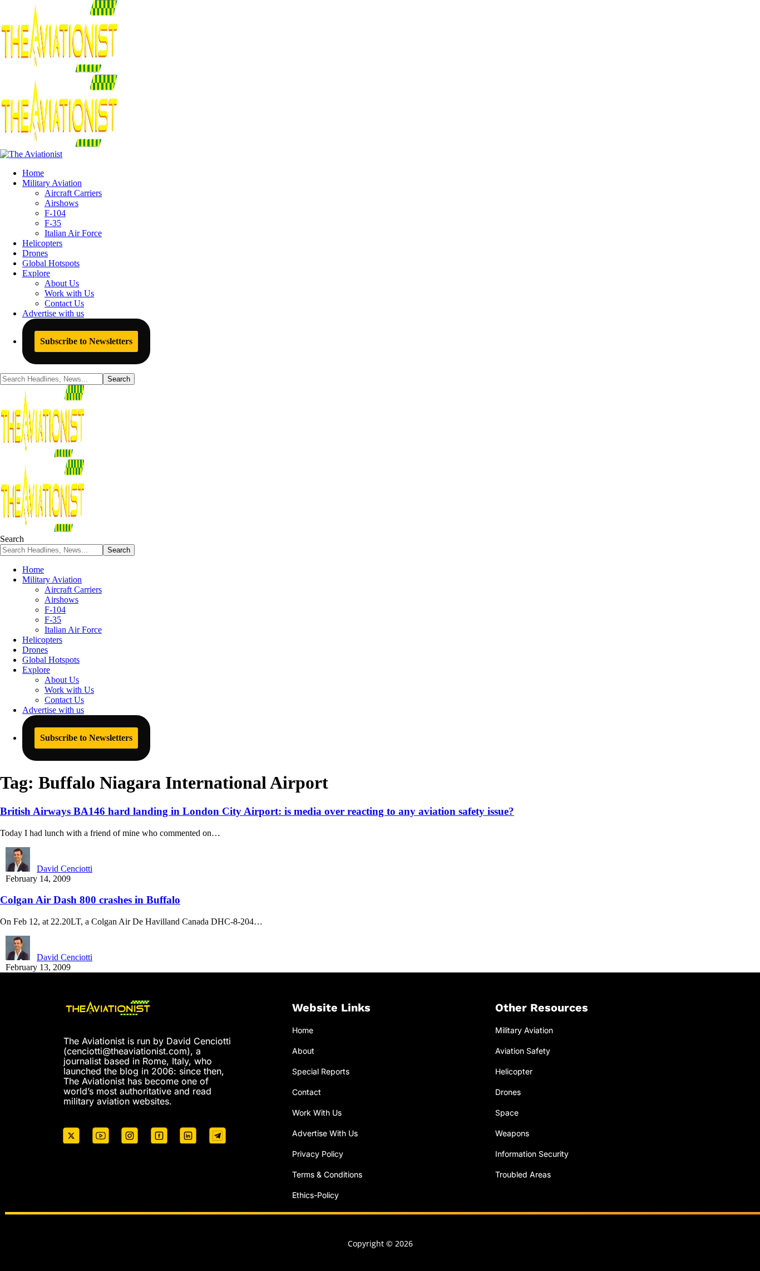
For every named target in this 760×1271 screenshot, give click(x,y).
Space (507, 1112)
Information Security (532, 1153)
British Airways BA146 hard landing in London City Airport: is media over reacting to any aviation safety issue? (257, 811)
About (303, 1050)
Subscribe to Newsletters (86, 341)
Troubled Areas (523, 1174)
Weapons (512, 1133)
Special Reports (320, 1071)
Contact (306, 1092)
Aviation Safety (522, 1050)
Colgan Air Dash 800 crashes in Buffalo (90, 900)
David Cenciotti (64, 868)
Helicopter (513, 1071)
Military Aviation (524, 1030)
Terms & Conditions (327, 1174)
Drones (508, 1092)
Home (302, 1030)
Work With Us (317, 1112)
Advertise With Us (325, 1133)
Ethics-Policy (315, 1195)
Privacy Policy (317, 1153)
